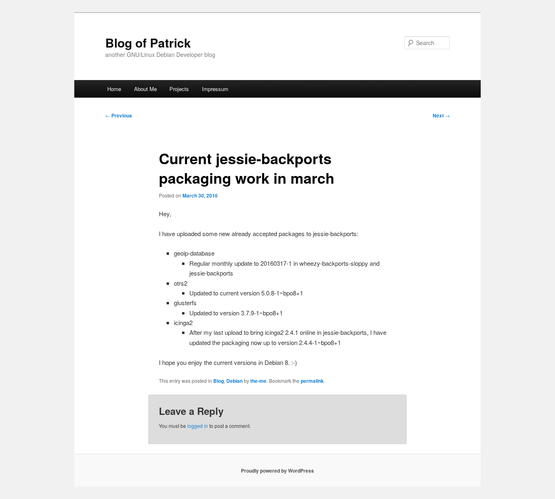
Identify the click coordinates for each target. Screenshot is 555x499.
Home (114, 89)
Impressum (215, 89)
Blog (218, 380)
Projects (179, 89)
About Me (145, 89)
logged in (197, 425)
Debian (234, 380)
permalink (312, 380)
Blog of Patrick (148, 42)
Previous (118, 115)
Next (441, 115)
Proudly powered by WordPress (277, 470)
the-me (258, 380)
